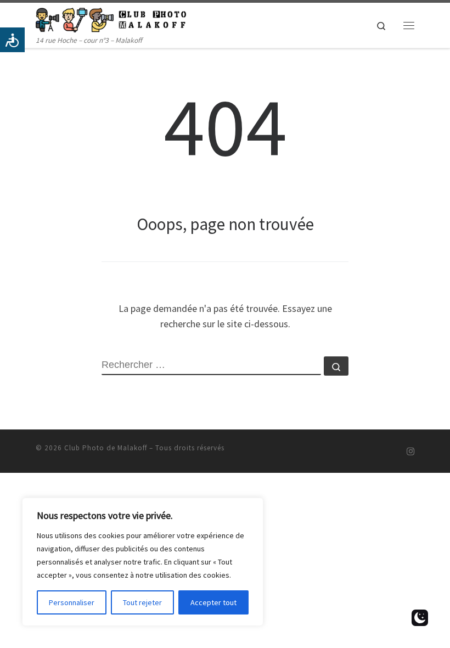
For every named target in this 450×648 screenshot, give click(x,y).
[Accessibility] (12, 39)
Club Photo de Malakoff (105, 448)
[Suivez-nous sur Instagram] (410, 452)
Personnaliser (71, 602)
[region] (142, 562)
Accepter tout (213, 602)
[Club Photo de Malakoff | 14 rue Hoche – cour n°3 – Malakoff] (111, 18)
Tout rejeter (142, 602)
